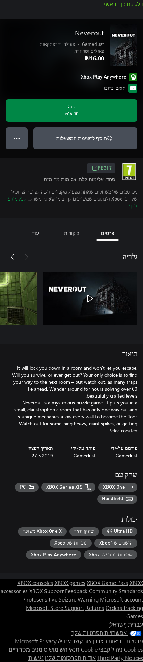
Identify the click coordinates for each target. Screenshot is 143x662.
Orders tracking (124, 607)
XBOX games (69, 582)
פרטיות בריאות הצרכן (118, 641)
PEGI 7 (105, 168)
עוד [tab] (35, 233)
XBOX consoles (35, 582)
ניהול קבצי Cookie (102, 649)
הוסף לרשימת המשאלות (81, 138)
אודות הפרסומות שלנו (70, 657)
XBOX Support (46, 591)
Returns (94, 607)
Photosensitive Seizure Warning (60, 599)
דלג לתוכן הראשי (123, 4)
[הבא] (12, 257)
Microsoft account (121, 599)
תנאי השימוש (64, 649)
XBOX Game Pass (107, 582)
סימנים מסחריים (28, 649)
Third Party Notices (120, 657)
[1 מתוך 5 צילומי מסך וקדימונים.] (90, 298)
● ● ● (17, 138)
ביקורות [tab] (71, 233)
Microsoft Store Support (55, 607)
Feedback (76, 591)
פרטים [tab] (108, 233)
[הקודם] (26, 257)
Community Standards (116, 591)
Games (134, 616)
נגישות (36, 657)
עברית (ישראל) (125, 624)
